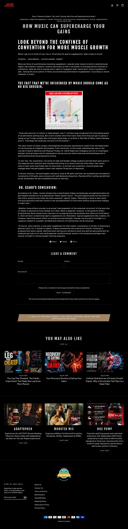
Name (21, 261)
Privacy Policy (73, 299)
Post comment (63, 293)
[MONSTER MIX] (64, 414)
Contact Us (39, 488)
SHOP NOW (23, 443)
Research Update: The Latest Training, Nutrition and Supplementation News (66, 16)
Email (67, 261)
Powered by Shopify (64, 521)
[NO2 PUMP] (105, 414)
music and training (69, 19)
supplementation (101, 19)
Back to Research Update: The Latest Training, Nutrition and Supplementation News (65, 318)
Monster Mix (58, 19)
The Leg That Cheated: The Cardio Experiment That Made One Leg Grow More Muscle (23, 381)
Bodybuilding (24, 19)
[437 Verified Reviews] (64, 482)
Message (22, 272)
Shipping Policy (40, 501)
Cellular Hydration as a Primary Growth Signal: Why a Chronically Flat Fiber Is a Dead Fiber (105, 381)
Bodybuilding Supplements (38, 19)
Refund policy (40, 495)
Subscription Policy (42, 505)
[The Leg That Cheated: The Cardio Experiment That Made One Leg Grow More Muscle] (23, 362)
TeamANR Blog (40, 498)
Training (59, 21)
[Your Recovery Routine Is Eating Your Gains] (64, 362)
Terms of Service (88, 299)
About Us (38, 484)
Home (34, 16)
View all (64, 344)
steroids (92, 19)
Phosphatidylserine (82, 19)
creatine (50, 19)
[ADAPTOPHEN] (23, 414)
